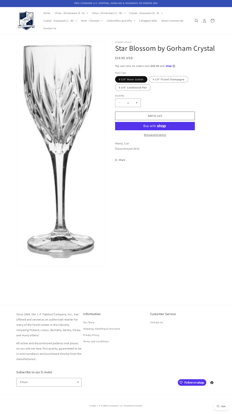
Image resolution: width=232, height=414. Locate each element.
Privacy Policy (91, 335)
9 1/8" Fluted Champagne (168, 79)
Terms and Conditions (96, 341)
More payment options (155, 134)
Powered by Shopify (133, 405)
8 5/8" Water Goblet (131, 79)
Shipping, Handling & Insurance (101, 328)
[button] (71, 13)
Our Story (88, 322)
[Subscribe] (77, 382)
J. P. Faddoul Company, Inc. (110, 405)
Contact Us (156, 322)
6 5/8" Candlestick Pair (133, 87)
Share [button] (122, 159)
